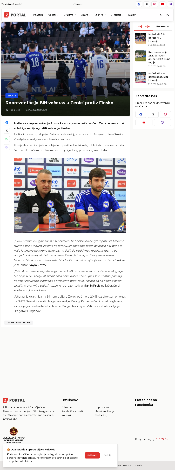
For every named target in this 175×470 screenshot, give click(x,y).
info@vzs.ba (10, 419)
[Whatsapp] (7, 139)
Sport (84, 14)
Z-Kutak (116, 14)
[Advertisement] (65, 354)
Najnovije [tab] (144, 26)
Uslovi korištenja (104, 411)
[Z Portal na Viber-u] (170, 4)
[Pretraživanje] (161, 15)
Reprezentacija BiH (18, 322)
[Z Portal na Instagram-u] (154, 4)
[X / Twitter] (7, 131)
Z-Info (99, 14)
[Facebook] (7, 122)
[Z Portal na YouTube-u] (162, 4)
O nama (67, 407)
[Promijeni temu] (168, 15)
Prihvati (92, 455)
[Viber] (7, 147)
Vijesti (52, 14)
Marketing (101, 415)
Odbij (107, 455)
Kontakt (66, 415)
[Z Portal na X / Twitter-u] (147, 4)
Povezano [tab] (162, 26)
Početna (38, 14)
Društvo (68, 14)
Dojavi (132, 14)
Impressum (102, 407)
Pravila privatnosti (72, 411)
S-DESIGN (162, 439)
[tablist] (153, 26)
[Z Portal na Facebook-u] (139, 4)
